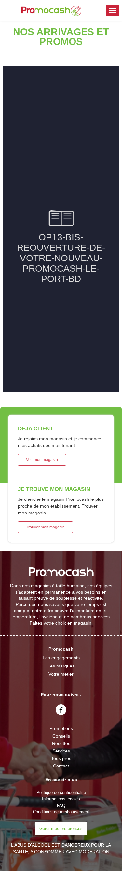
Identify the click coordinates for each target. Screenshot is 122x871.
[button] (112, 10)
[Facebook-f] (61, 709)
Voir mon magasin (42, 459)
